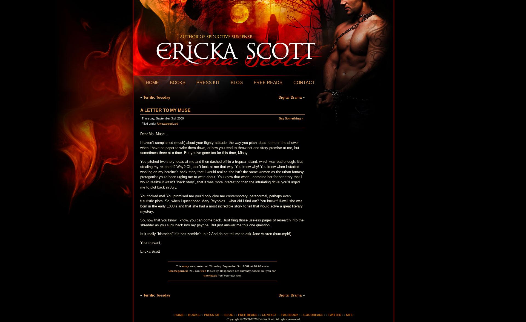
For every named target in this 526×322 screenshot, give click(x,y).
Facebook (290, 315)
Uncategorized (167, 123)
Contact (304, 82)
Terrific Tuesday (156, 97)
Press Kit (208, 82)
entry (185, 266)
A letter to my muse (165, 110)
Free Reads (268, 82)
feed (203, 270)
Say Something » (291, 118)
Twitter (334, 315)
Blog (237, 82)
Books (177, 82)
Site (349, 315)
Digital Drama (290, 97)
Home (152, 82)
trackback (210, 275)
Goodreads (313, 315)
